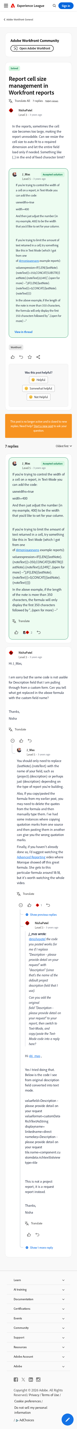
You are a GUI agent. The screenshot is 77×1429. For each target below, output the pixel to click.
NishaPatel (25, 110)
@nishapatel (37, 939)
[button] (22, 101)
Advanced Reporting (31, 857)
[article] (38, 548)
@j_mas (34, 1056)
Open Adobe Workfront (34, 48)
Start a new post (43, 426)
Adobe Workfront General (19, 19)
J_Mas (26, 174)
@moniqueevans (29, 260)
